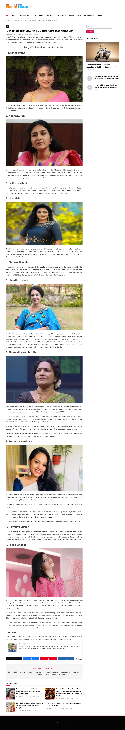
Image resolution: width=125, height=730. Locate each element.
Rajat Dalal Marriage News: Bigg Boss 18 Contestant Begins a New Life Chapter (29, 705)
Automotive (90, 69)
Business (50, 15)
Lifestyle (61, 15)
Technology (88, 15)
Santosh (10, 34)
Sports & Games (99, 81)
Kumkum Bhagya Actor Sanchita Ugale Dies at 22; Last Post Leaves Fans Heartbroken (28, 691)
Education (39, 15)
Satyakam (21, 696)
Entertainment (25, 15)
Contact (100, 15)
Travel (79, 15)
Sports (71, 15)
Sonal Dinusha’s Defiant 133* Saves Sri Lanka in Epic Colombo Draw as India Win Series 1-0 (107, 78)
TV (7, 26)
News (14, 15)
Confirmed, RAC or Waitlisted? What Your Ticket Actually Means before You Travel (107, 87)
